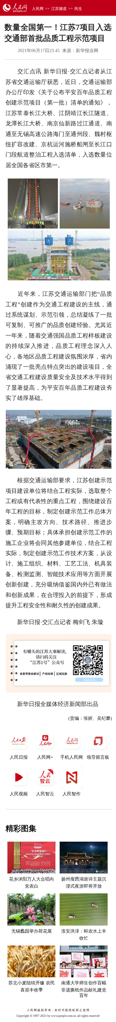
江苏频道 (59, 8)
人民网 (38, 8)
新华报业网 (87, 50)
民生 (78, 8)
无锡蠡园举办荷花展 (31, 931)
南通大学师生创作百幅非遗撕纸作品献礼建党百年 (83, 989)
